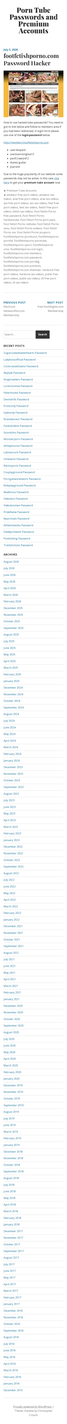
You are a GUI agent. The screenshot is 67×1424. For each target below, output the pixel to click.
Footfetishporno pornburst (20, 236)
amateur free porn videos (22, 195)
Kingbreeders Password (18, 379)
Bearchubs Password (16, 518)
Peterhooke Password (17, 392)
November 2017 (13, 1237)
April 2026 (10, 588)
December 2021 (13, 926)
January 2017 (12, 1304)
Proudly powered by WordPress (32, 1406)
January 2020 (12, 1078)
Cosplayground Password (19, 472)
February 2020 (12, 1072)
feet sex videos (28, 207)
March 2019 (11, 1132)
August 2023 (11, 794)
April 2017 (10, 1284)
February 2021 (12, 992)
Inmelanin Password (16, 459)
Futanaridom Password (18, 426)
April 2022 (10, 899)
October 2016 (12, 1324)
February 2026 (12, 601)
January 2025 (12, 681)
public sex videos (29, 278)
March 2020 (11, 1065)
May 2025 (9, 654)
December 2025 (13, 608)
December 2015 (13, 1390)
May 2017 (9, 1277)
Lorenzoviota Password (18, 386)
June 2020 (10, 1045)
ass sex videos (38, 203)
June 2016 (10, 1350)
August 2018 (11, 1178)
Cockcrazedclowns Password (21, 366)
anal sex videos (49, 199)
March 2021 (11, 986)
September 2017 (14, 1251)
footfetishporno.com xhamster (22, 270)
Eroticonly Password (16, 406)
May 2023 (9, 813)
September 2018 (14, 1171)
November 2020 (13, 1012)
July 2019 (9, 1118)
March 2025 (11, 667)
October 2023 (12, 780)
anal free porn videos (26, 199)
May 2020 (9, 1052)
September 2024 (14, 707)
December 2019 (13, 1085)
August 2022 (11, 873)
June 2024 (10, 727)
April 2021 (10, 979)
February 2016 (12, 1377)
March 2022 (11, 906)
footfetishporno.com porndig (21, 261)
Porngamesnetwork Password (22, 479)
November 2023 (13, 774)
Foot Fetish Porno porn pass (37, 220)
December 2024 (13, 687)
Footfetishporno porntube (30, 240)
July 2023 (9, 800)
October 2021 (12, 939)
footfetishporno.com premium (22, 266)
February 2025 (12, 674)
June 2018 (10, 1191)
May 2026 (9, 581)
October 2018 (12, 1165)
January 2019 (12, 1145)
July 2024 (9, 721)
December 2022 (13, 846)
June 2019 (10, 1125)
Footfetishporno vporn (18, 245)
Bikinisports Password (17, 465)
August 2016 (11, 1337)
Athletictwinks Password (18, 525)
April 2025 (10, 661)
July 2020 (9, 1039)
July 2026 (9, 568)
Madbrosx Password (16, 492)
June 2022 (10, 886)
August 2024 (11, 714)
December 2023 (13, 767)
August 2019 (11, 1112)
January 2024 (12, 760)
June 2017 (10, 1271)
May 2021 (9, 972)
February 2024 (12, 754)
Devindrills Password (16, 399)
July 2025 (9, 641)
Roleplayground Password (20, 485)
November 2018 (13, 1158)
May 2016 (9, 1357)
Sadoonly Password (15, 412)
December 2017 (13, 1231)
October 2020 (12, 1019)
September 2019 (14, 1105)
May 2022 (9, 893)
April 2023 (10, 820)
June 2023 (10, 807)
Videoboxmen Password (18, 505)
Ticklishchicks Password (18, 545)
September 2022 (14, 866)
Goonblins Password (16, 432)
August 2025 (11, 634)
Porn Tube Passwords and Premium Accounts (33, 20)
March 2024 (11, 747)
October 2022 (12, 860)
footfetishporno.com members (22, 253)
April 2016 (10, 1364)
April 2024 (10, 740)
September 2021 (14, 946)
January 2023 (12, 840)
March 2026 (11, 595)
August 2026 (11, 561)
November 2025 (13, 615)
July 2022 (9, 880)
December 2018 (13, 1151)
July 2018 (9, 1185)
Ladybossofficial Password (20, 359)
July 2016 (9, 1344)
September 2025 (14, 628)
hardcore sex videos (31, 274)
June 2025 (10, 648)
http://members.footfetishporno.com (26, 142)
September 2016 (14, 1330)
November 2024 (13, 694)
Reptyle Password (14, 373)
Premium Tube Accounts (22, 190)
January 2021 (12, 999)
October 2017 (12, 1244)
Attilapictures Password (18, 446)
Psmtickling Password (17, 538)
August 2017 (11, 1257)
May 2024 (9, 734)
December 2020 (13, 1006)
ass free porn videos (16, 203)
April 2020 (10, 1059)
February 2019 (12, 1138)
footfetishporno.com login (26, 249)
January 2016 (12, 1383)
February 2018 (12, 1218)
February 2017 (12, 1297)
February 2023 (12, 833)
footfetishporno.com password (22, 257)
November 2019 (13, 1092)
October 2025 (12, 621)
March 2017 (11, 1291)
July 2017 (9, 1264)
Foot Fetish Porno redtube (20, 224)
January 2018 (12, 1224)
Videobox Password (15, 498)
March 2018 (11, 1211)
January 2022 (12, 919)
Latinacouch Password (17, 452)
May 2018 (9, 1198)
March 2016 (11, 1370)
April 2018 (10, 1204)
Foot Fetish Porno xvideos (26, 228)
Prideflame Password (16, 512)
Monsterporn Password (18, 439)
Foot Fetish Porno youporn (33, 232)
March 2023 (11, 827)
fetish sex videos (23, 211)
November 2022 (13, 853)
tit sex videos (20, 282)
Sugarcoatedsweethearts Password (25, 353)
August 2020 (11, 1032)
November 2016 (13, 1317)
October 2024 (12, 701)
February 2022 (12, 913)
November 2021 (13, 933)
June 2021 (10, 966)
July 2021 (9, 959)
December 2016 (13, 1310)
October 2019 (12, 1098)
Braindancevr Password (18, 419)
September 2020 (14, 1025)
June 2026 (10, 575)
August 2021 (11, 953)
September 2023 (14, 787)
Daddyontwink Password (19, 532)
